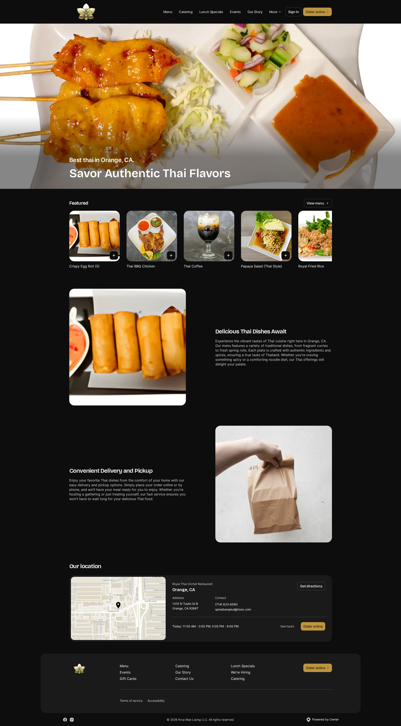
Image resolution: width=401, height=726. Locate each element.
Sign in (293, 12)
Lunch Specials (211, 12)
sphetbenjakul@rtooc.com (233, 610)
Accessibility (156, 700)
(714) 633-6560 (226, 605)
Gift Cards (128, 678)
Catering (185, 12)
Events (235, 12)
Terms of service (131, 700)
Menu (167, 12)
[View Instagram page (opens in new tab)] (71, 719)
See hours (287, 626)
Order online (313, 626)
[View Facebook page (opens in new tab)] (65, 719)
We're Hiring (240, 672)
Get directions (311, 586)
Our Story (255, 12)
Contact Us (184, 678)
